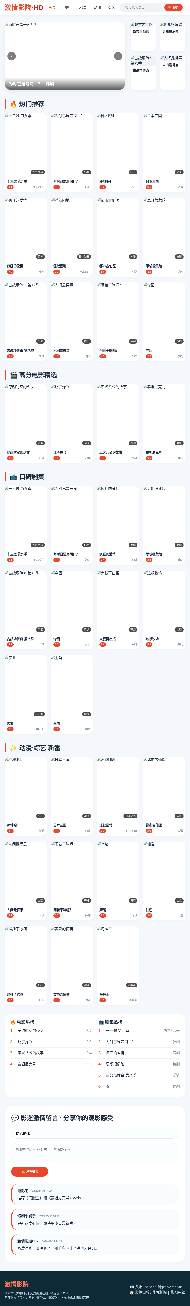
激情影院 (24, 7)
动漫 (97, 7)
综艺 (111, 7)
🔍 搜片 (173, 8)
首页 (52, 7)
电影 (66, 7)
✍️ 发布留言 (29, 1172)
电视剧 (81, 7)
